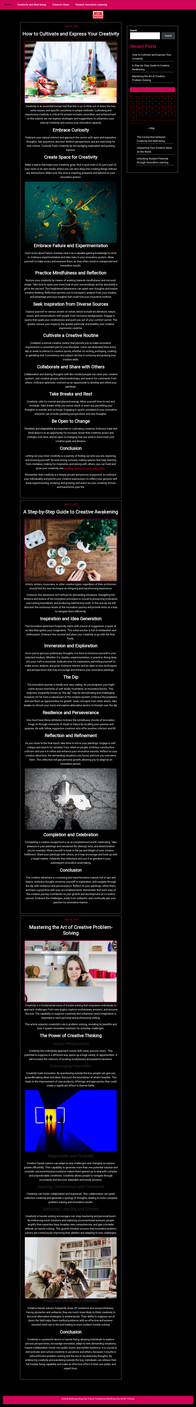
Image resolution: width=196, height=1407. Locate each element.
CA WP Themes (127, 1399)
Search (133, 30)
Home (8, 4)
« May (151, 128)
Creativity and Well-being (32, 4)
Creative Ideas (61, 4)
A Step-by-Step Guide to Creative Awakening (70, 512)
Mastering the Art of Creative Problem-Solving (70, 930)
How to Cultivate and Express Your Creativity (71, 34)
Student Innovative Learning (91, 4)
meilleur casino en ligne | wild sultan (84, 468)
